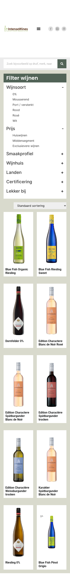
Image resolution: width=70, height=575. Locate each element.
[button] (38, 29)
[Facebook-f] (50, 28)
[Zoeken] (61, 63)
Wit (15, 121)
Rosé (16, 115)
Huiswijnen (20, 135)
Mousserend (21, 99)
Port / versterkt (23, 105)
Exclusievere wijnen (26, 146)
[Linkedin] (64, 28)
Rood (16, 110)
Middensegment (23, 140)
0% (15, 94)
